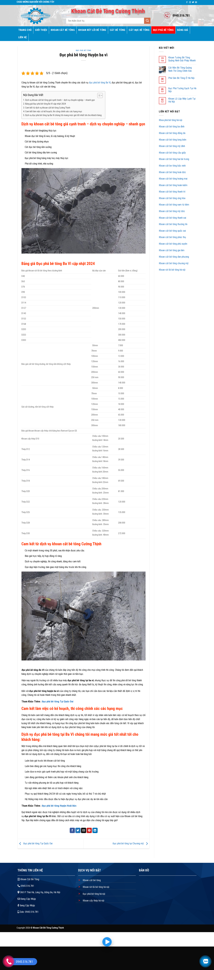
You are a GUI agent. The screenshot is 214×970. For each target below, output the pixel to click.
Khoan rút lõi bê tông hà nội (172, 269)
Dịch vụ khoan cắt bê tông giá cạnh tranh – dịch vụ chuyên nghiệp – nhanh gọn (60, 100)
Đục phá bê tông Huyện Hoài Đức (59, 805)
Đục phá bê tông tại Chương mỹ (128, 843)
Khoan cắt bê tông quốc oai (172, 230)
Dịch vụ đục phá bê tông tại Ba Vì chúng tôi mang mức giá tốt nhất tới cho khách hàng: (63, 115)
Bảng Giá (182, 29)
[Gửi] (147, 21)
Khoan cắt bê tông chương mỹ (173, 263)
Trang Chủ (25, 29)
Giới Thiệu (41, 29)
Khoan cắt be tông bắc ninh (172, 165)
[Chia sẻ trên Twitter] (78, 830)
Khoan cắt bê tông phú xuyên (173, 243)
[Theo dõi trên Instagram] (190, 2)
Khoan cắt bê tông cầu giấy (172, 152)
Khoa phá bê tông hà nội (170, 120)
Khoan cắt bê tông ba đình (171, 126)
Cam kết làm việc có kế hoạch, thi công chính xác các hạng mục (53, 111)
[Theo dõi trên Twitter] (193, 2)
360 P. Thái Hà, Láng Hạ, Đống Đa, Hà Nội (39, 892)
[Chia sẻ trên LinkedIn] (95, 830)
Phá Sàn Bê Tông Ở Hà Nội (181, 78)
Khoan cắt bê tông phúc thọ (173, 237)
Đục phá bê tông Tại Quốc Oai (57, 701)
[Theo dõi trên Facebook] (187, 2)
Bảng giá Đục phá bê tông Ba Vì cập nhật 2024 (45, 104)
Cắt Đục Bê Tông (139, 29)
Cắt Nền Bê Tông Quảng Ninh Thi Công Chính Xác (180, 69)
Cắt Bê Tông (117, 29)
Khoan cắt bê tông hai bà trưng (174, 159)
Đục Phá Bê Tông (163, 29)
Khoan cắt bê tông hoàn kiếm (173, 185)
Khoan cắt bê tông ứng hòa (172, 198)
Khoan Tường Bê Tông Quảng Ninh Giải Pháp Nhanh (182, 59)
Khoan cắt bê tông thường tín (173, 224)
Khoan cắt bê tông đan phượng (174, 256)
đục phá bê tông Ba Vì (99, 82)
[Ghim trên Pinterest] (89, 830)
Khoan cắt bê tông (91, 880)
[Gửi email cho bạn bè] (83, 830)
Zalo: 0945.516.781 (29, 911)
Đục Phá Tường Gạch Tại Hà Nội (182, 90)
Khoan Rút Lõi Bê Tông (92, 29)
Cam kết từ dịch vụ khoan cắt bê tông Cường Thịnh (47, 107)
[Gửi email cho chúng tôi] (196, 2)
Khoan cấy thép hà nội (93, 900)
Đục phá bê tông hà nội (93, 893)
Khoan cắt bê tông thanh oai (173, 217)
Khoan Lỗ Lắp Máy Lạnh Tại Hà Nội (182, 100)
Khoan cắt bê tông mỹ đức (172, 211)
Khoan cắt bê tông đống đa (172, 133)
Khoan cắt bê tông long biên (172, 139)
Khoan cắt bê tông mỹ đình (172, 146)
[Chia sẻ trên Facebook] (72, 830)
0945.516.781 (27, 885)
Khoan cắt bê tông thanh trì (172, 191)
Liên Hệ (22, 37)
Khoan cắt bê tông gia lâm (171, 250)
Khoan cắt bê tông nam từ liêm (174, 204)
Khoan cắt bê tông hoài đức (172, 172)
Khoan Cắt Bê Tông (63, 29)
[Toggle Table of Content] (98, 95)
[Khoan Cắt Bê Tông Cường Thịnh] (38, 15)
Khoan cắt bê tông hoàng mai (173, 178)
